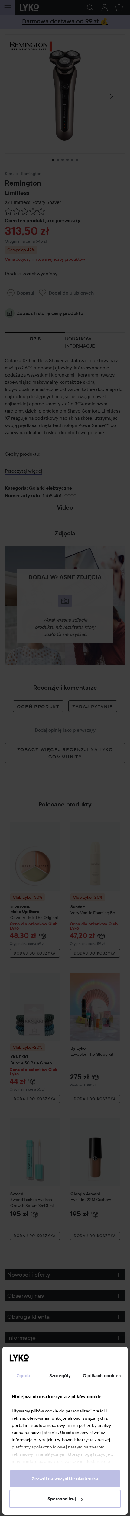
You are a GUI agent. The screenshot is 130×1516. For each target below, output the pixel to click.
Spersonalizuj (61, 1499)
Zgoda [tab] (23, 1375)
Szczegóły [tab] (60, 1375)
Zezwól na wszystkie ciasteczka (65, 1478)
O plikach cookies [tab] (102, 1375)
